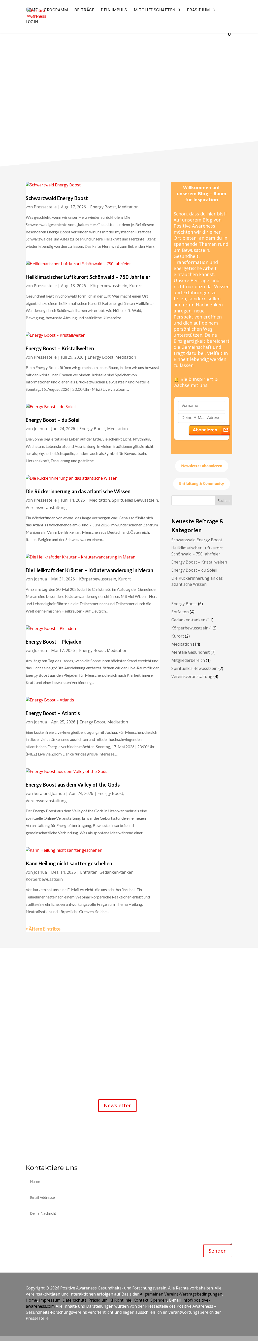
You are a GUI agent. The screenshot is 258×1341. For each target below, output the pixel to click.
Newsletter (117, 1105)
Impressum (49, 1300)
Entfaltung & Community (201, 483)
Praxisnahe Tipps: (119, 1002)
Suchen (224, 500)
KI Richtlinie (120, 1300)
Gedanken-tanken (117, 872)
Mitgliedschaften (154, 10)
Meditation (128, 207)
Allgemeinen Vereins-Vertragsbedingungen (181, 1294)
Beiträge (84, 10)
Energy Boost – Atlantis (53, 713)
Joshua (40, 428)
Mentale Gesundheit (190, 652)
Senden (218, 1250)
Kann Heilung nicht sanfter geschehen (69, 863)
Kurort (135, 285)
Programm (56, 10)
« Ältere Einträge (43, 929)
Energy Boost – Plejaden (53, 642)
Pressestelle (45, 207)
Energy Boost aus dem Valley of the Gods (73, 785)
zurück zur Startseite (127, 114)
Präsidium (198, 10)
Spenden (158, 1300)
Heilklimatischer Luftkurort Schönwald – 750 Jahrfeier (88, 277)
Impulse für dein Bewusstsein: (131, 975)
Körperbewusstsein (108, 285)
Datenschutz (74, 1300)
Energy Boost (103, 207)
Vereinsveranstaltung (46, 507)
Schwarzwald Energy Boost (57, 198)
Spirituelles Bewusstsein (135, 500)
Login (32, 22)
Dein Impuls (114, 10)
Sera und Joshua (49, 793)
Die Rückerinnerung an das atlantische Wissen (78, 491)
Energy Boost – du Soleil (53, 420)
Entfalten (89, 872)
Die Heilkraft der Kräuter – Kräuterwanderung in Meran (90, 570)
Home (32, 10)
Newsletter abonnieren (201, 466)
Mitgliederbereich (188, 660)
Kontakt (140, 1300)
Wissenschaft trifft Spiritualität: (132, 1015)
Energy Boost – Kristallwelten (60, 348)
